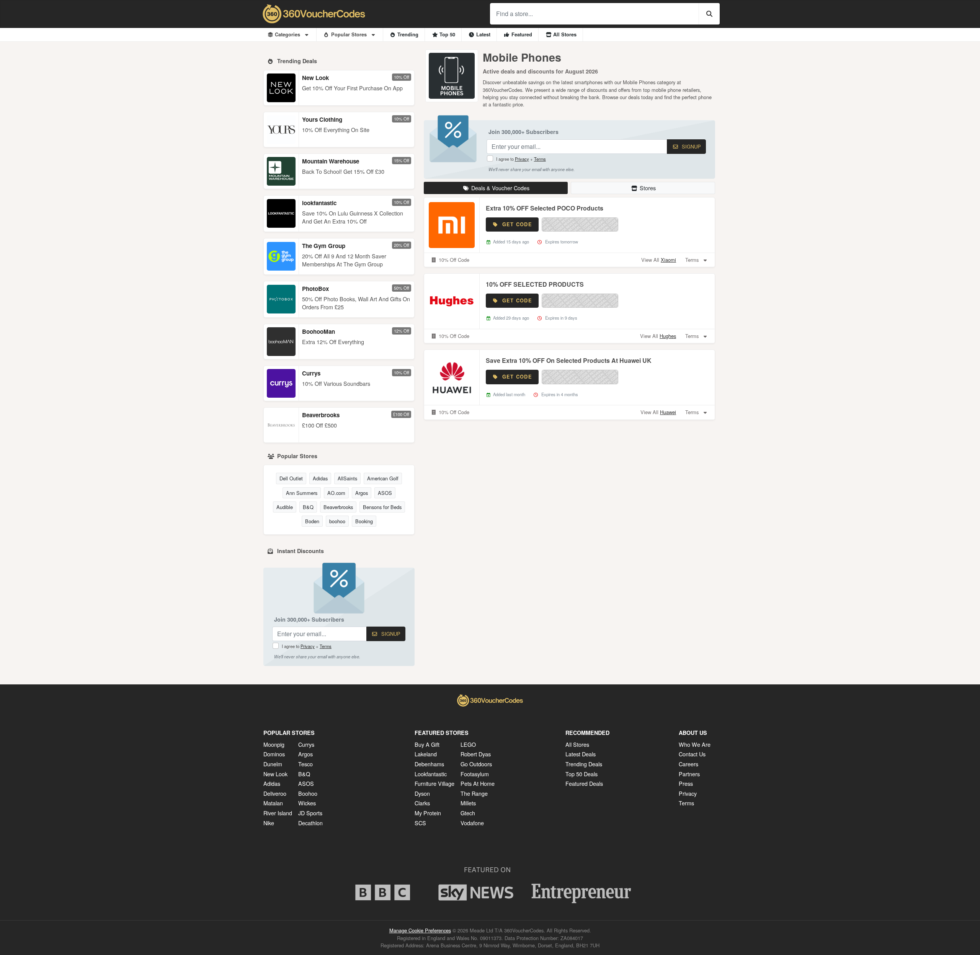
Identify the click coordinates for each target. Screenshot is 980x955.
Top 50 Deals (581, 774)
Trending (407, 34)
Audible (284, 507)
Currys (311, 373)
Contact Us (692, 754)
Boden (312, 521)
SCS (420, 823)
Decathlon (310, 823)
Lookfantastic (431, 774)
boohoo (337, 521)
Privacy (308, 646)
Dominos (274, 754)
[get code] (580, 224)
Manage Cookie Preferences (420, 930)
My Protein (428, 813)
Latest (483, 34)
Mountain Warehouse (330, 161)
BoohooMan (318, 331)
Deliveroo (274, 793)
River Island (277, 813)
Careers (688, 764)
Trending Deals (583, 764)
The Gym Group (323, 246)
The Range (474, 793)
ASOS (385, 492)
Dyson (422, 793)
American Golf (383, 478)
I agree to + (307, 646)
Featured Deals (584, 783)
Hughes (668, 336)
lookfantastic (319, 203)
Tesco (305, 764)
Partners (689, 774)
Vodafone (472, 823)
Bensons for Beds (382, 507)
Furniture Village (434, 783)
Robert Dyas (476, 754)
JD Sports (310, 813)
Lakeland (426, 754)
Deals (500, 188)
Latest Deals (580, 754)
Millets (468, 803)
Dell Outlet (291, 478)
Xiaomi (668, 259)
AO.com (336, 492)
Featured (521, 34)
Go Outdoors (476, 764)
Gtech (468, 813)
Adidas (320, 478)
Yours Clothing (322, 119)
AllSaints (347, 478)
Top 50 (447, 34)
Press (686, 783)
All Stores (565, 34)
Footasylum (475, 774)
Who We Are (694, 744)
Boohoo (307, 793)
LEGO (468, 744)
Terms (326, 646)
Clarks (422, 803)
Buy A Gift (427, 744)
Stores (648, 188)
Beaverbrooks (321, 415)
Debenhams (429, 764)
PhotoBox (315, 288)
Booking (364, 521)
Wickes (307, 803)
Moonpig (273, 744)
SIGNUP (390, 633)
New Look (315, 77)
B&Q (308, 507)
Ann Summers (301, 492)
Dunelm (272, 764)
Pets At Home (478, 783)
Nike (268, 823)
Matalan (273, 803)
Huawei (668, 412)
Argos (361, 492)
